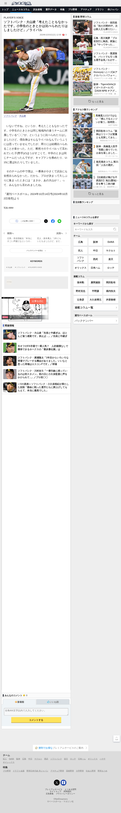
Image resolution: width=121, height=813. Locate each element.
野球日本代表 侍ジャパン (37, 771)
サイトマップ (55, 791)
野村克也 (80, 291)
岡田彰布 (111, 282)
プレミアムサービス (53, 789)
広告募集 (50, 794)
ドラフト (99, 9)
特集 (62, 9)
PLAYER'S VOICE (36, 267)
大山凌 (22, 116)
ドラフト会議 (18, 771)
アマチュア (86, 9)
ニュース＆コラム (21, 9)
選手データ (51, 9)
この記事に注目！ (28, 221)
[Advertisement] (36, 542)
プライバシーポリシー (65, 794)
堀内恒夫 (111, 291)
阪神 (95, 242)
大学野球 (80, 771)
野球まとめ (102, 771)
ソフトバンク (10, 116)
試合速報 (37, 9)
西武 (95, 259)
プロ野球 (72, 9)
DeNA (111, 242)
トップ (5, 9)
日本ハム (95, 267)
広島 (80, 242)
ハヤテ (103, 759)
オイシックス (8, 762)
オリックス (80, 267)
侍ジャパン (113, 9)
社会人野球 (90, 771)
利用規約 (67, 791)
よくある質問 (70, 789)
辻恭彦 (80, 299)
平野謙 (95, 291)
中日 (95, 250)
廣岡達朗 (95, 282)
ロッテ (110, 267)
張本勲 (80, 282)
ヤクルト (111, 250)
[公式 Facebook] (63, 783)
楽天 (110, 259)
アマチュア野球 (57, 771)
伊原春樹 (111, 299)
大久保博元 (95, 299)
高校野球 (70, 771)
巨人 (80, 250)
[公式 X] (57, 783)
